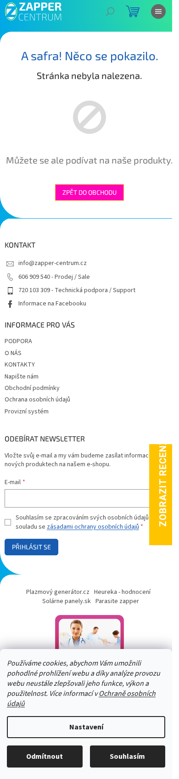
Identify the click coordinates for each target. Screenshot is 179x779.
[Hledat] (110, 11)
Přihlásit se (31, 547)
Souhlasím (127, 756)
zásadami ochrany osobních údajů (93, 526)
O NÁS (13, 353)
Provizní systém (27, 411)
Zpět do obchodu (89, 192)
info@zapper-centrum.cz (52, 263)
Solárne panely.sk (66, 601)
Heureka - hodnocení (122, 592)
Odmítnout (44, 756)
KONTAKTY (20, 364)
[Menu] (158, 11)
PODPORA (18, 341)
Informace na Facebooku (52, 303)
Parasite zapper (117, 601)
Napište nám (22, 376)
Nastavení (86, 727)
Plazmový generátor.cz (58, 592)
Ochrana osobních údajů (37, 399)
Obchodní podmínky (32, 388)
